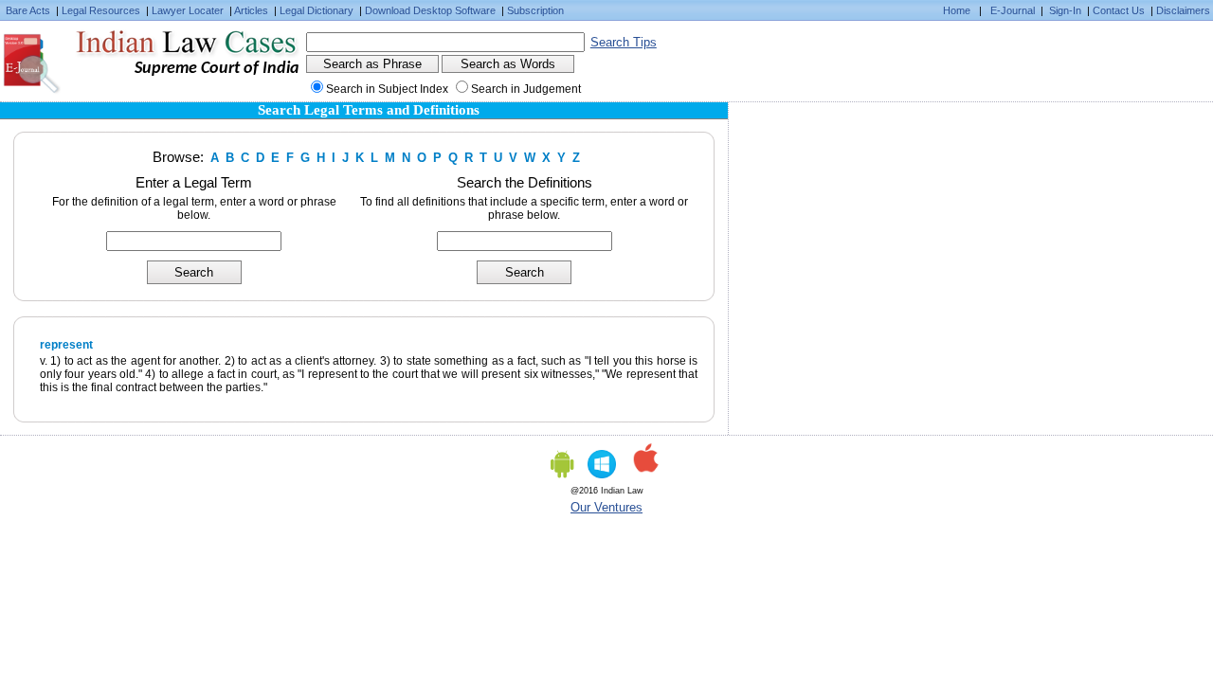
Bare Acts (28, 10)
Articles (251, 10)
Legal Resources (101, 10)
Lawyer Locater (188, 10)
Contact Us (1119, 10)
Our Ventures (606, 507)
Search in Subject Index (387, 89)
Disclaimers (1183, 10)
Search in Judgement (526, 89)
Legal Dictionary (316, 10)
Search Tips (623, 42)
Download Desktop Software (430, 10)
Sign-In (1065, 10)
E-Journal (1012, 10)
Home (956, 10)
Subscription (535, 10)
